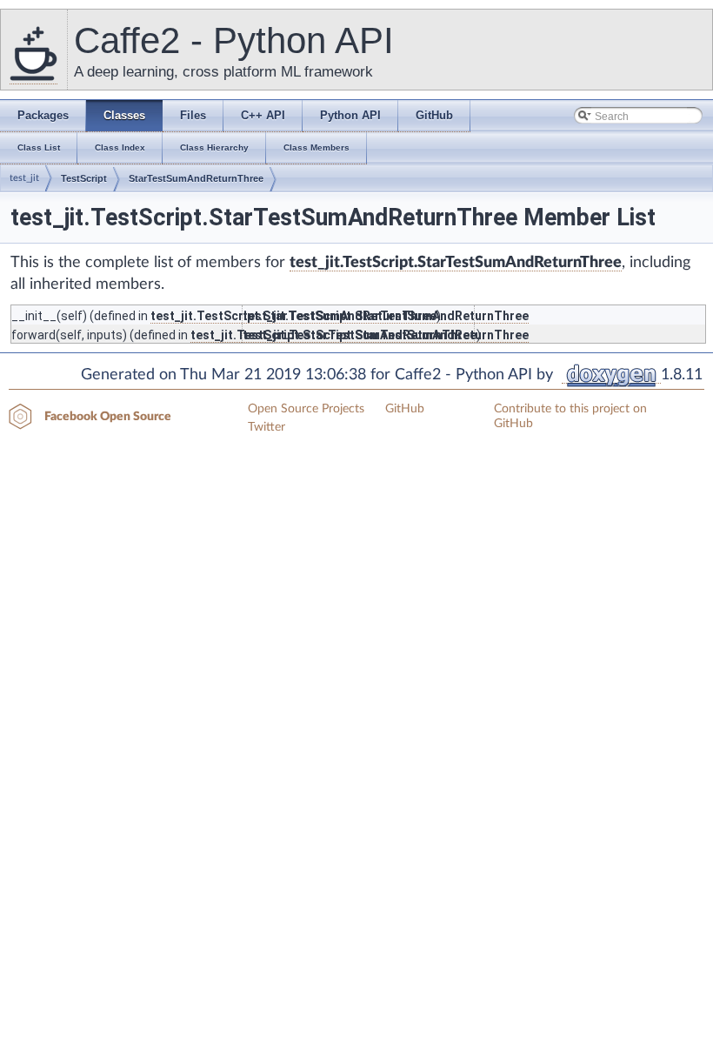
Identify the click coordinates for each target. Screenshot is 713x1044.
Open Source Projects (306, 409)
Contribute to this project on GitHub (570, 416)
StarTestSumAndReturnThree (196, 178)
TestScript (84, 178)
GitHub (404, 409)
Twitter (266, 427)
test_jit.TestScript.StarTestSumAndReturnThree (456, 263)
